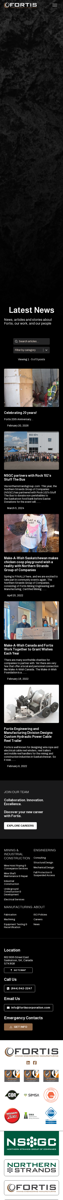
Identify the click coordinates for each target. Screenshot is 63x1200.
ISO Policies (40, 914)
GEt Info (20, 1026)
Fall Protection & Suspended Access (44, 874)
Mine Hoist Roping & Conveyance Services (16, 867)
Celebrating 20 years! (20, 413)
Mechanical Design (44, 867)
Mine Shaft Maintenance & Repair (16, 875)
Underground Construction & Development (12, 892)
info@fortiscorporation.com (30, 1007)
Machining (9, 919)
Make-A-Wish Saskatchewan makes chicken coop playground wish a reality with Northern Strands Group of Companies (31, 564)
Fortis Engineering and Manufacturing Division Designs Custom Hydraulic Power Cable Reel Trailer (28, 735)
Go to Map (20, 970)
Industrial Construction (11, 882)
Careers (38, 919)
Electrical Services (14, 899)
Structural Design (43, 862)
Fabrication (10, 914)
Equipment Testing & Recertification (15, 926)
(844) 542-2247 (21, 988)
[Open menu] (55, 5)
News (37, 924)
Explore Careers (20, 825)
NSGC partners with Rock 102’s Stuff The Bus (27, 477)
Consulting (40, 857)
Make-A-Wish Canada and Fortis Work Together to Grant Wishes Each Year (28, 649)
